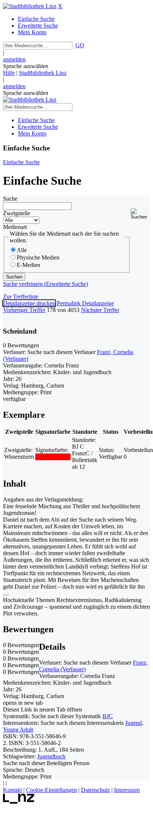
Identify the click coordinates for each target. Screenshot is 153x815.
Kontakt (12, 790)
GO (79, 45)
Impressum (127, 790)
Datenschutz (95, 790)
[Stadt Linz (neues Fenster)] (19, 802)
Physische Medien (38, 257)
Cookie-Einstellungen (51, 790)
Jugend (133, 723)
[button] (140, 214)
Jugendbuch (51, 756)
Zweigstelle (16, 213)
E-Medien (28, 265)
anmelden (14, 59)
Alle (22, 250)
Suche (10, 198)
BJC (107, 716)
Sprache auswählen (25, 66)
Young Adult (18, 729)
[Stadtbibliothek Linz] (29, 6)
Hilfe (9, 73)
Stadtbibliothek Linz (42, 73)
